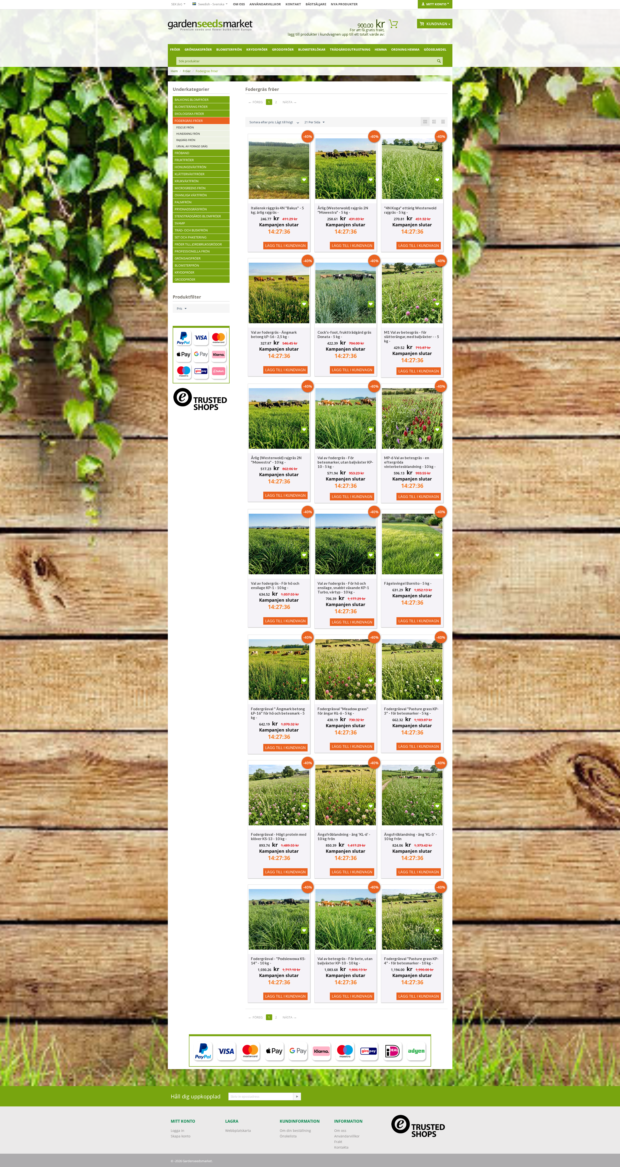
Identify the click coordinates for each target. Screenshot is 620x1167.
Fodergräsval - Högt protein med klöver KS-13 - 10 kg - (278, 836)
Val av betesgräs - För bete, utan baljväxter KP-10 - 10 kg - (345, 960)
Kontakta (341, 1147)
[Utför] (297, 1096)
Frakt (338, 1141)
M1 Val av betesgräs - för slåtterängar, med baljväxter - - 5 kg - (411, 336)
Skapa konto (180, 1136)
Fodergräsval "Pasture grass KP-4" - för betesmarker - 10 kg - (411, 960)
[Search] (439, 61)
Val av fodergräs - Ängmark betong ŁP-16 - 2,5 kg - (274, 334)
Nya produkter (344, 4)
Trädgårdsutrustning (350, 49)
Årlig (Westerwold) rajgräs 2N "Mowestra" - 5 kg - (343, 210)
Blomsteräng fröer (191, 106)
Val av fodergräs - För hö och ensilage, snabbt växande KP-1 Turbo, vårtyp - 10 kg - (343, 587)
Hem (174, 71)
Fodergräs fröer (189, 120)
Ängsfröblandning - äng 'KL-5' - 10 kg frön (410, 836)
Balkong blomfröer (192, 99)
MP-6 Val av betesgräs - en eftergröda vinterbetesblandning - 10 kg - (410, 462)
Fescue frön (185, 127)
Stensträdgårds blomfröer (198, 216)
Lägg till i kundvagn (285, 245)
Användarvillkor (265, 4)
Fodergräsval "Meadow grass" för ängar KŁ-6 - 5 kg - (343, 711)
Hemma (381, 49)
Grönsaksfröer (198, 49)
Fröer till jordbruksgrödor (198, 244)
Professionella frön (192, 251)
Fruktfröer (184, 160)
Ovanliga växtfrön (191, 195)
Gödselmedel (435, 49)
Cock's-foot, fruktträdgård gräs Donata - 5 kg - (344, 334)
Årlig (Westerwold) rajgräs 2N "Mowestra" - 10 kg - (276, 460)
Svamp (180, 223)
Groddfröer (283, 49)
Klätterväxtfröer (189, 174)
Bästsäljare (316, 4)
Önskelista (288, 1136)
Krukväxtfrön (187, 181)
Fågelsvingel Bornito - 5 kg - (408, 583)
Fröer (175, 49)
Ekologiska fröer (189, 113)
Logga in (177, 1130)
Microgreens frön (190, 188)
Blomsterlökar (312, 49)
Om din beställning (295, 1130)
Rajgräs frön (185, 140)
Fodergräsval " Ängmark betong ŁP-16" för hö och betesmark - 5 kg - (278, 713)
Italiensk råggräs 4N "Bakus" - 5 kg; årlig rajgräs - (277, 210)
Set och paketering (190, 237)
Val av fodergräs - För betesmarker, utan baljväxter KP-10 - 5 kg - (345, 462)
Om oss (239, 4)
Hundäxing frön (188, 133)
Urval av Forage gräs (192, 146)
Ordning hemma (405, 49)
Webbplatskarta (238, 1130)
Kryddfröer (257, 49)
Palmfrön (183, 202)
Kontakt (293, 4)
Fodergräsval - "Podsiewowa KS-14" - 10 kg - (278, 960)
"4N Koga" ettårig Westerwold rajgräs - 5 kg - (410, 210)
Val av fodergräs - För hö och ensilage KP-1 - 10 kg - (275, 585)
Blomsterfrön (229, 49)
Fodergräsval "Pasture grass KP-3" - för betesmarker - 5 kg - (411, 711)
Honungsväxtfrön (190, 167)
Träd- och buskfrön (191, 230)
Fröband (182, 153)
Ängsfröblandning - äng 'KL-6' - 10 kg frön (344, 836)
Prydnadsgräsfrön (191, 209)
